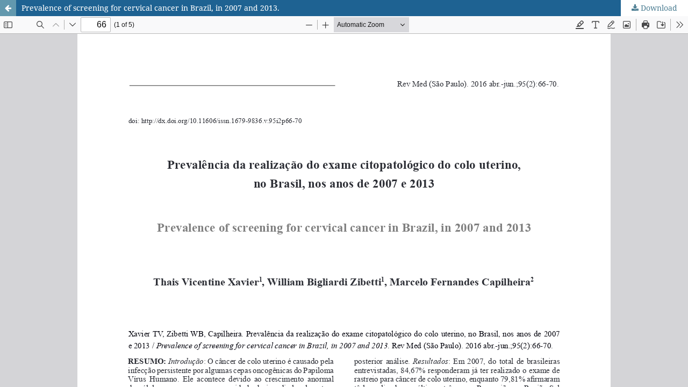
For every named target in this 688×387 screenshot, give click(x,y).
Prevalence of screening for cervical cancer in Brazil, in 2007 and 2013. (151, 8)
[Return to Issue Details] (8, 8)
